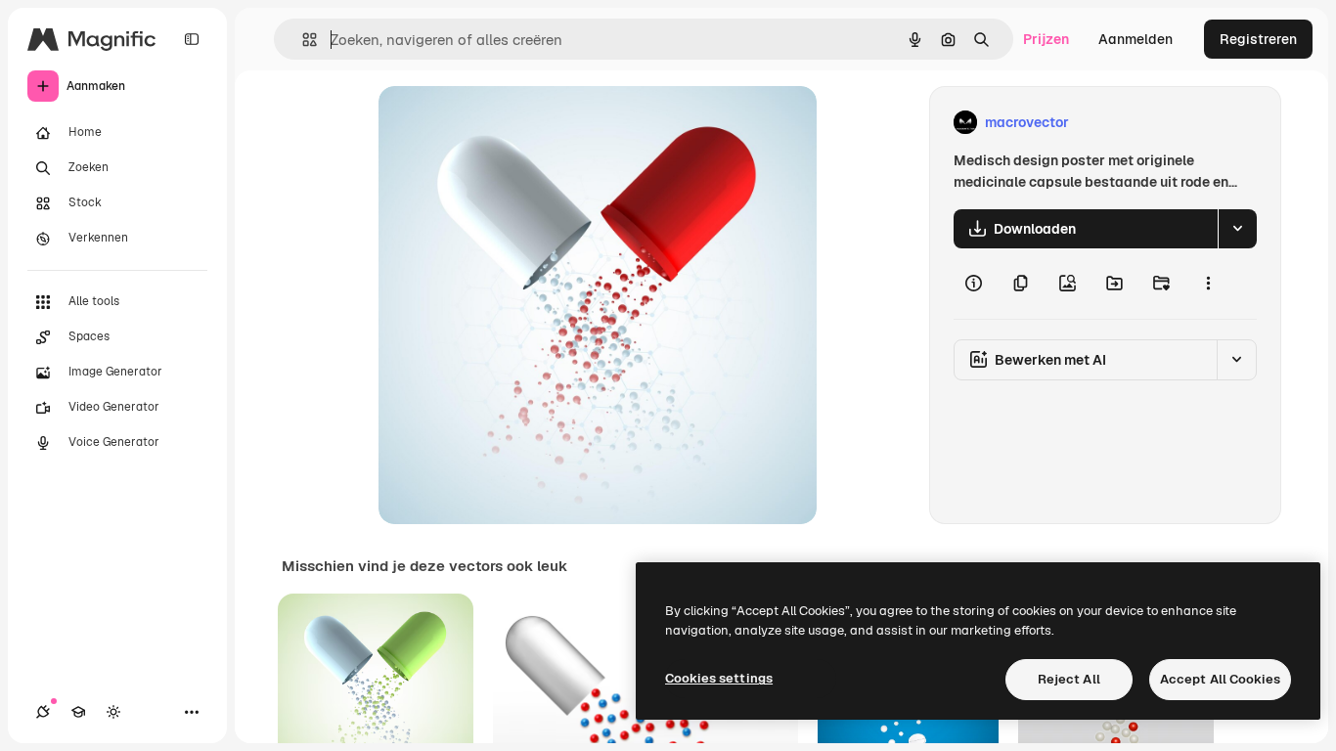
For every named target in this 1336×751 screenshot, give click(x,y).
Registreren (1258, 39)
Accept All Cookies (1220, 679)
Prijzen (1046, 39)
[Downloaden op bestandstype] (1237, 228)
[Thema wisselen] (113, 712)
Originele (507, 122)
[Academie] (78, 712)
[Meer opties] (1207, 283)
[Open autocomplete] (302, 39)
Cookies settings (719, 678)
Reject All (1069, 679)
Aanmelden (1135, 39)
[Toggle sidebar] (191, 39)
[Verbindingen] (43, 712)
